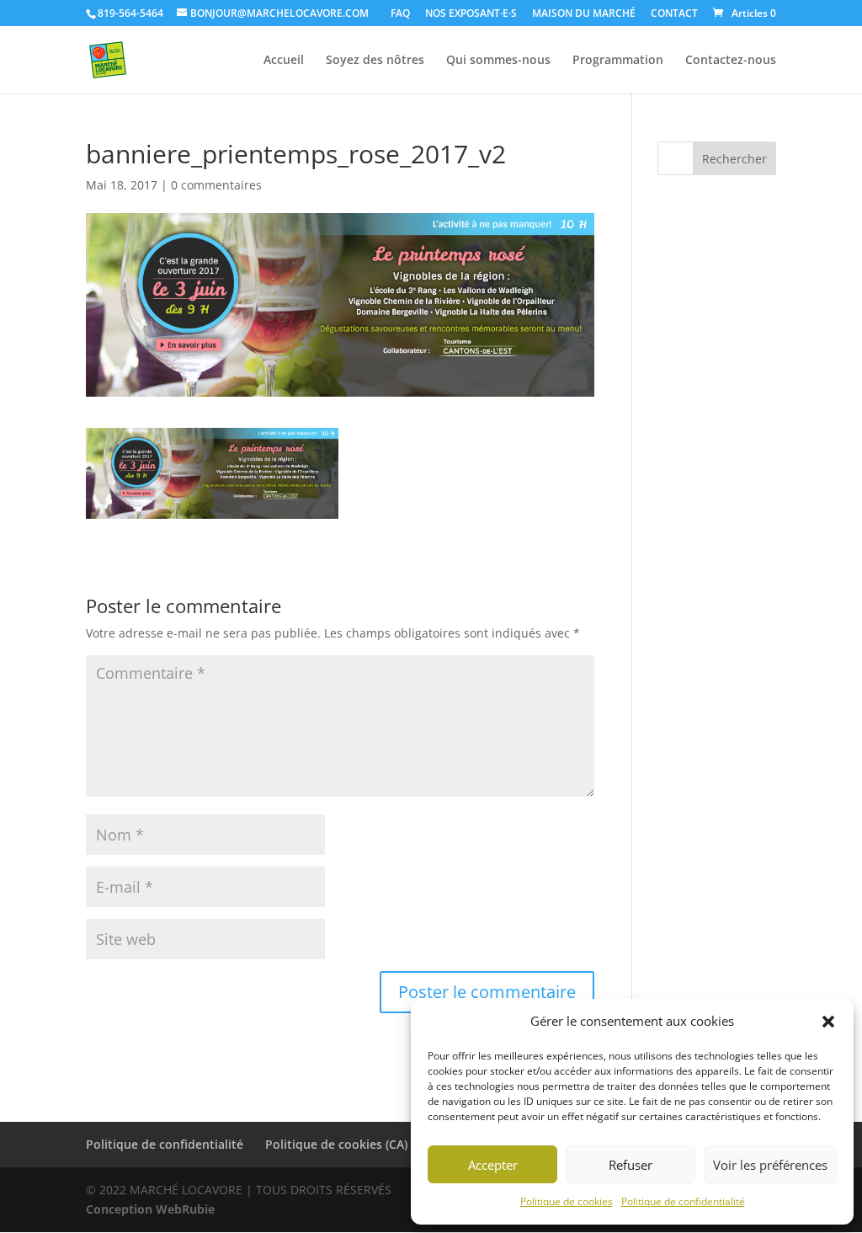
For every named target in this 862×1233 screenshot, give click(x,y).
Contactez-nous (730, 60)
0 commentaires (216, 185)
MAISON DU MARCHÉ (584, 14)
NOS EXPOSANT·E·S (471, 14)
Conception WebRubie (150, 1209)
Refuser (630, 1164)
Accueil (283, 60)
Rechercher (734, 159)
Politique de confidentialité (683, 1201)
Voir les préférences (770, 1164)
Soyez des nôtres (375, 60)
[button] (828, 1021)
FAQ (400, 14)
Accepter (493, 1164)
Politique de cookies (566, 1201)
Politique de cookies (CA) (336, 1144)
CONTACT (674, 14)
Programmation (617, 60)
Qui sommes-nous (498, 60)
